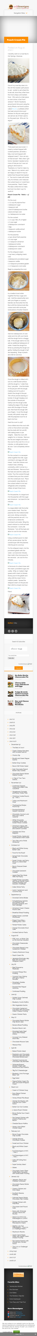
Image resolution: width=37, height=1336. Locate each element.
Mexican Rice (16, 1045)
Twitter (16, 631)
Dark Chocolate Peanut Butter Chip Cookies (20, 769)
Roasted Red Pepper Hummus (19, 987)
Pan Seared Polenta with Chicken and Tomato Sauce (20, 1242)
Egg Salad (15, 1078)
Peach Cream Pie (18, 955)
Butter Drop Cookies (19, 763)
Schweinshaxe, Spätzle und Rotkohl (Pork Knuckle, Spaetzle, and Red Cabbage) (20, 903)
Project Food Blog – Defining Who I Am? (19, 920)
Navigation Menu (19, 13)
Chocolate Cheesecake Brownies (20, 943)
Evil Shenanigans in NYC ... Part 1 (20, 1156)
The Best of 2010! (18, 747)
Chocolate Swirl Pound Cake (19, 1207)
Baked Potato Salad (19, 1051)
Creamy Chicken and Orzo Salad (19, 1189)
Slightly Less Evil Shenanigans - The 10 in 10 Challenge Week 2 (20, 1227)
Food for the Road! (18, 853)
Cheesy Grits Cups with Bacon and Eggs (22, 684)
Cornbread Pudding (18, 991)
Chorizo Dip (16, 755)
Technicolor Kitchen (16, 1286)
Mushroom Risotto (18, 1232)
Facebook (12, 631)
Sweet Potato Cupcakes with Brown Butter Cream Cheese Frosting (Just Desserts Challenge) (20, 882)
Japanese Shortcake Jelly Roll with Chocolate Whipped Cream (20, 960)
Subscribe (11, 658)
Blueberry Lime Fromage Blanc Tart (20, 1074)
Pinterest (19, 1312)
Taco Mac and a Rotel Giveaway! (19, 841)
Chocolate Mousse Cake (20, 1042)
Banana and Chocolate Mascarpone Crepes (20, 1222)
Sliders (14, 1167)
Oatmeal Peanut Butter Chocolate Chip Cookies (20, 1198)
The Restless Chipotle (16, 1296)
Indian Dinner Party (18, 887)
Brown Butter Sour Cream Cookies (20, 1113)
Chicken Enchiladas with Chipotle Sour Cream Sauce (20, 1102)
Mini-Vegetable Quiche (19, 1005)
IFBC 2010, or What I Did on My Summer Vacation (20, 939)
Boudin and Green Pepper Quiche (20, 759)
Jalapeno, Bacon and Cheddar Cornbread (19, 1180)
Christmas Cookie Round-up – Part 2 (20, 796)
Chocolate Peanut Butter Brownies (20, 1184)
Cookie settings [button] (7, 1332)
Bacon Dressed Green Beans (19, 867)
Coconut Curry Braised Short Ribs (19, 1037)
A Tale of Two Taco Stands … (18, 778)
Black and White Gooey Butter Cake (20, 849)
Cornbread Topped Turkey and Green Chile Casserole (20, 787)
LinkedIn (22, 1315)
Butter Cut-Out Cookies (20, 1107)
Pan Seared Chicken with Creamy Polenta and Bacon (20, 1119)
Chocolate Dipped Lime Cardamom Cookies (20, 948)
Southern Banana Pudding (18, 1193)
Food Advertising (22, 663)
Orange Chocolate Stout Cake (20, 928)
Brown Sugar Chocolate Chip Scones (20, 1134)
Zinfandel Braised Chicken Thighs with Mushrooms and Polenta (20, 1066)
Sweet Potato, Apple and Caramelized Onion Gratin (20, 836)
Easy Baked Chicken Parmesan (19, 1094)
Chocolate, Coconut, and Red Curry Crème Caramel (20, 815)
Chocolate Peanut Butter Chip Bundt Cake (20, 1021)
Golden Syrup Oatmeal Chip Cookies (20, 998)
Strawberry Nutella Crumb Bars (18, 983)
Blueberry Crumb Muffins (20, 1002)
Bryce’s (14, 109)
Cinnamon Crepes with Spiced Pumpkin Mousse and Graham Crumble (20, 827)
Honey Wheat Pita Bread (20, 1098)
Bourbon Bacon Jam (19, 1028)
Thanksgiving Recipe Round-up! (19, 805)
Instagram (19, 1314)
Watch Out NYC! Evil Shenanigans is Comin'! (19, 1217)
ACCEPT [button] (16, 1332)
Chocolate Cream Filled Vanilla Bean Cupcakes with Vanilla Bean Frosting (20, 1172)
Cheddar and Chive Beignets (18, 832)
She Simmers (13, 1289)
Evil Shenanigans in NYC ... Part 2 (20, 1151)
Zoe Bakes (13, 1293)
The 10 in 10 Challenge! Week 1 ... (20, 1247)
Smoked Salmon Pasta (20, 932)
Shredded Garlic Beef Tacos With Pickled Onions (19, 1032)
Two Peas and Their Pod (17, 1302)
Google (9, 631)
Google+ (19, 1317)
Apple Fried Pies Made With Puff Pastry (19, 876)
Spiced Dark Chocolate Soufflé (20, 856)
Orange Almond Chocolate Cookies (18, 1139)
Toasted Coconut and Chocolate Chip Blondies (20, 1060)
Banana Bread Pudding (20, 1025)
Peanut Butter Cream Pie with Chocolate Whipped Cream (20, 1082)
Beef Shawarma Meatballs (17, 968)
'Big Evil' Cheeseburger (19, 1070)
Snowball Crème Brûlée (20, 898)
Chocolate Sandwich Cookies (19, 871)
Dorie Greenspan (14, 1299)
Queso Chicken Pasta (19, 1014)
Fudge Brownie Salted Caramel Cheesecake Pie (21, 693)
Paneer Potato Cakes (19, 925)
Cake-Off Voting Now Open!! (19, 1160)
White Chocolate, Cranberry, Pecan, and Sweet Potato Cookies (19, 821)
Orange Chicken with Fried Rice (19, 1202)
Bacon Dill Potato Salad (20, 766)
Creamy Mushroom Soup (20, 952)
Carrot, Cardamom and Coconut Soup (20, 890)
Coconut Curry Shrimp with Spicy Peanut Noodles (19, 978)
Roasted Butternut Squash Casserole (18, 810)
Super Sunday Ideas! (19, 1164)
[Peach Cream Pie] (18, 82)
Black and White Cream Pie (20, 1147)
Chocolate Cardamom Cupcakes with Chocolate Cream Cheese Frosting (20, 1010)
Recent (18, 668)
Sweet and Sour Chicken (20, 1143)
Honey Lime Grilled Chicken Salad (18, 1127)
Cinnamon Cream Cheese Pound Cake (20, 908)
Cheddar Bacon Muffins (20, 1123)
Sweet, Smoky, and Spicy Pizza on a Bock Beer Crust (20, 862)
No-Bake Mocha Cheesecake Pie (21, 676)
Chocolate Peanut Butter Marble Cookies (20, 774)
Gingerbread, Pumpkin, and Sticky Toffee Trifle (19, 792)
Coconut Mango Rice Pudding (19, 972)
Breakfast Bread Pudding (20, 912)
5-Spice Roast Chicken (19, 1110)
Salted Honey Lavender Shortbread (20, 916)
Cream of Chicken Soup (20, 1090)
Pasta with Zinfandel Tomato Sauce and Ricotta (19, 1212)
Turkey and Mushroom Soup (19, 801)
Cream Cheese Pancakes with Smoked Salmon (20, 751)
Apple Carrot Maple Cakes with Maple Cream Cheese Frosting (20, 1236)
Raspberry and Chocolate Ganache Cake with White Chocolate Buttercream (20, 1055)
